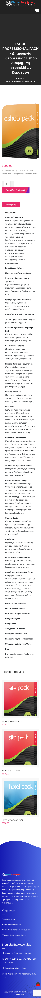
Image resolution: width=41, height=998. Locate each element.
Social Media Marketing (12, 924)
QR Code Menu (9, 919)
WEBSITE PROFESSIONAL (13, 721)
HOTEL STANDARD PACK (12, 820)
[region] (20, 977)
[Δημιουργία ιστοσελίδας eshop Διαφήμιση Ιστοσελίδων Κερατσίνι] (20, 3)
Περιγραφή (11, 204)
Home (19, 78)
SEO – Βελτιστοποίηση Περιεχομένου (17, 930)
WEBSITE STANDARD (11, 771)
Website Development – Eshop (14, 935)
